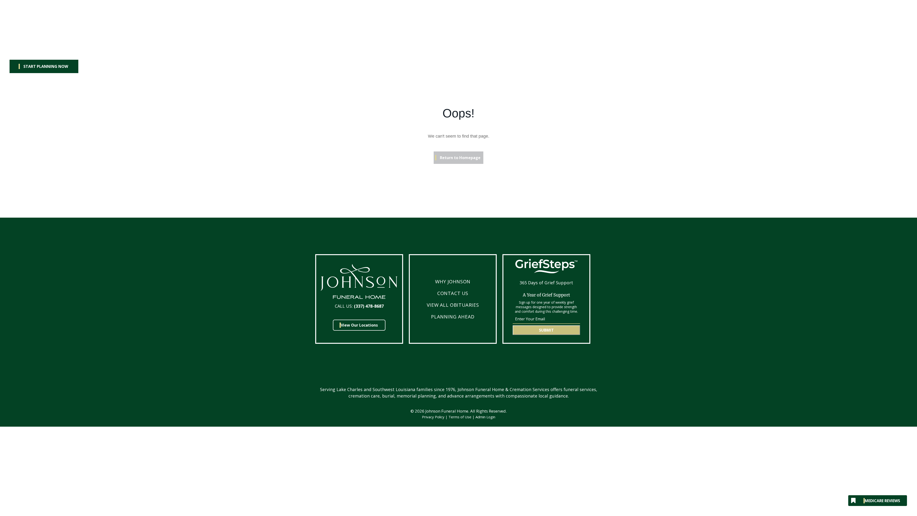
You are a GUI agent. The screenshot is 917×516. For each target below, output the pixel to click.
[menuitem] (452, 281)
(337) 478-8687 (369, 306)
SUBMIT (546, 330)
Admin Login (485, 416)
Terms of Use (459, 416)
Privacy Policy (433, 416)
